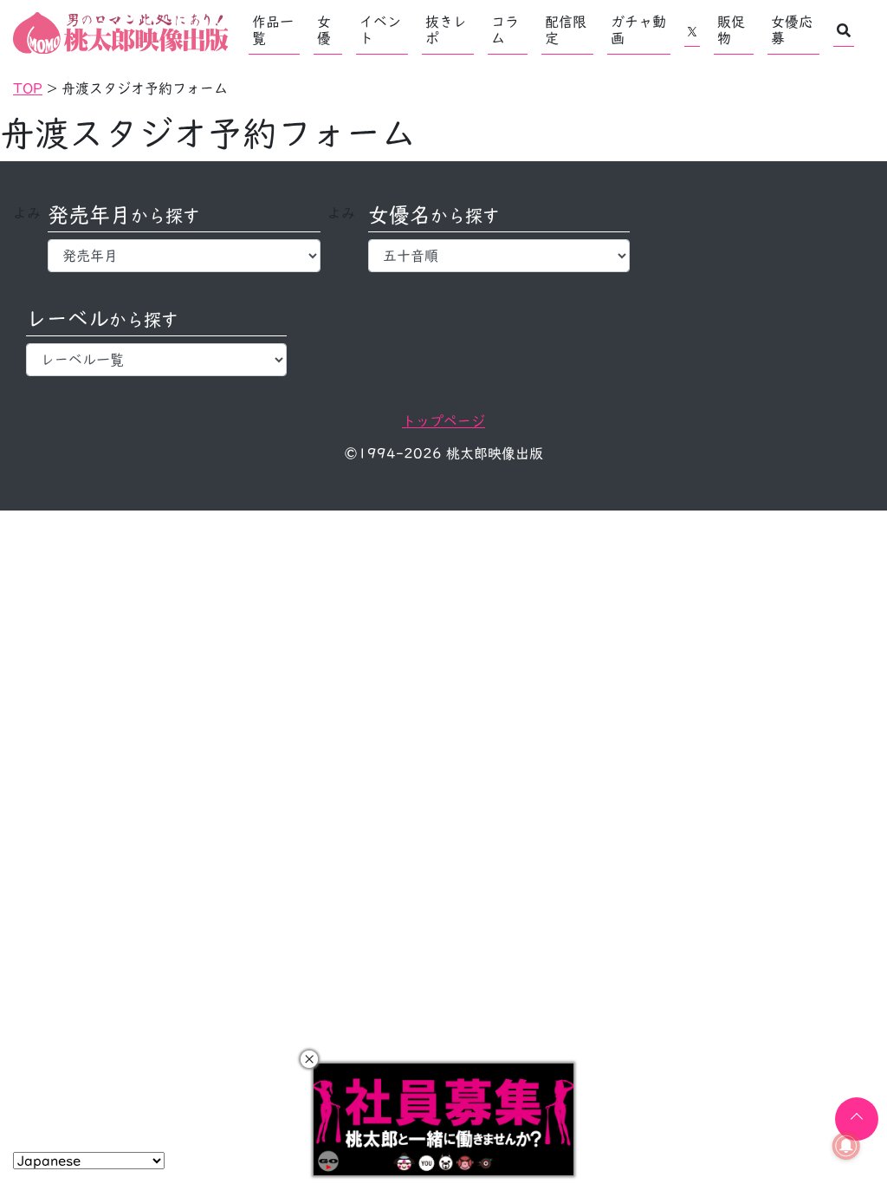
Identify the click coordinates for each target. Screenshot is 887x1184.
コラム (505, 30)
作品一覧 (273, 30)
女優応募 (792, 30)
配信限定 (565, 30)
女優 (324, 30)
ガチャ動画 (638, 30)
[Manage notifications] (846, 1146)
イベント (380, 30)
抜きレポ (446, 30)
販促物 (731, 30)
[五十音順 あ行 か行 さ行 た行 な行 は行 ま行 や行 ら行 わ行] (498, 255)
